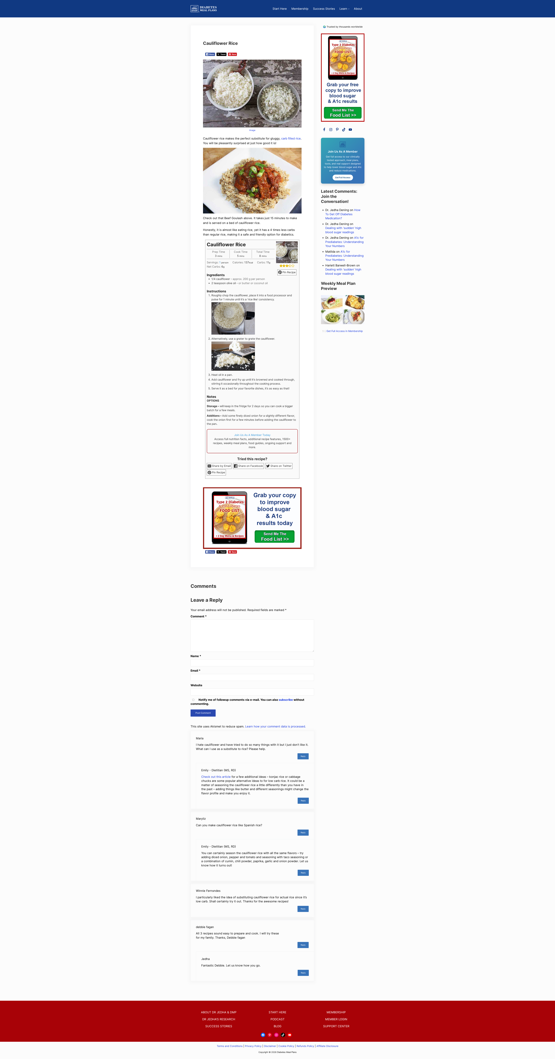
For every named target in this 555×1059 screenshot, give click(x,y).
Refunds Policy (305, 1046)
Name (196, 656)
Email (195, 670)
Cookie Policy (286, 1046)
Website (196, 685)
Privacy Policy (253, 1046)
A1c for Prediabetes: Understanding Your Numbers (344, 242)
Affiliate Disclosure (327, 1046)
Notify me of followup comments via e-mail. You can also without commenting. (247, 702)
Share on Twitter (281, 466)
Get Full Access (342, 177)
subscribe (286, 700)
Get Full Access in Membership (344, 331)
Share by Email (221, 466)
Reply (303, 756)
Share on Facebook (250, 466)
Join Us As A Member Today (252, 435)
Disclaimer (270, 1046)
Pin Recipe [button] (289, 272)
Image (252, 130)
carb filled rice (291, 138)
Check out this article (216, 777)
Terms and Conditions (230, 1046)
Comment (199, 616)
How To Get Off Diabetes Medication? (342, 214)
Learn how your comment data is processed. (275, 726)
